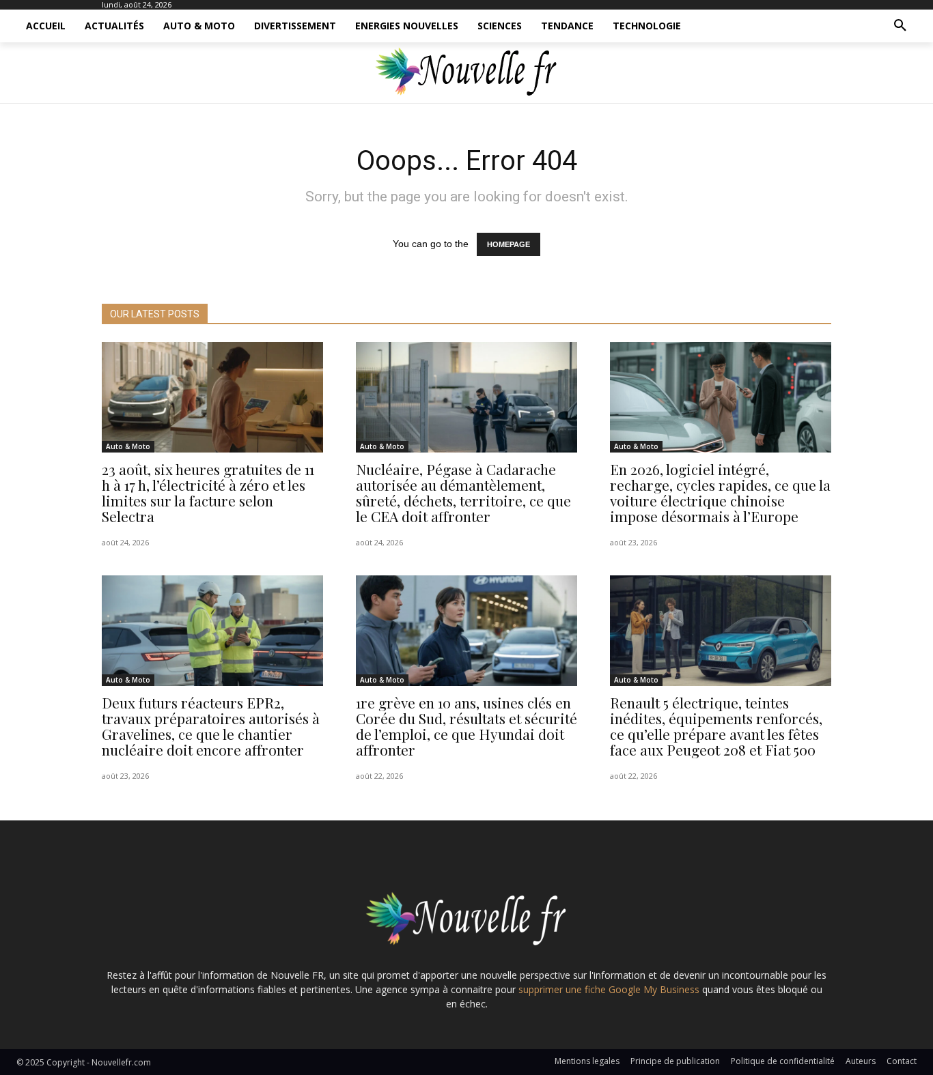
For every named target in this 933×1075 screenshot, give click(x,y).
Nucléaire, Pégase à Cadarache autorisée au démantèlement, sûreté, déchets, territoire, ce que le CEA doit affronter (463, 492)
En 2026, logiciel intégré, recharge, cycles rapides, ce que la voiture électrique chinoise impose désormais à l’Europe (720, 492)
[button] (900, 26)
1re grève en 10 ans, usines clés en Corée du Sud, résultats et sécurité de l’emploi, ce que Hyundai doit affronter (466, 726)
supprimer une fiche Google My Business (608, 989)
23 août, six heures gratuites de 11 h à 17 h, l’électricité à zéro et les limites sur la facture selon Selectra (208, 492)
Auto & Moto (128, 446)
